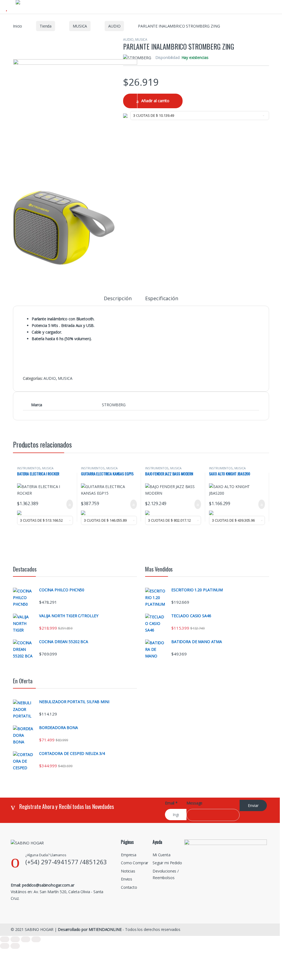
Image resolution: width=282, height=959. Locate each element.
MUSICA (80, 26)
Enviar (253, 805)
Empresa (128, 854)
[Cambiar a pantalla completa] (15, 939)
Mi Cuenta (161, 854)
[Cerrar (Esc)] (36, 939)
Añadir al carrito (155, 100)
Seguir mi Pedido (167, 862)
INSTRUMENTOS (28, 468)
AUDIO (114, 26)
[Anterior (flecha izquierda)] (4, 946)
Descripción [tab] (117, 299)
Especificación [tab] (161, 299)
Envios (126, 879)
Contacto (129, 887)
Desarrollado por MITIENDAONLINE (90, 929)
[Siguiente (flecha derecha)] (15, 946)
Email (171, 803)
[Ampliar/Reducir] (4, 939)
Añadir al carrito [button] (67, 504)
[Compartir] (25, 939)
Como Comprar (134, 862)
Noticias (128, 871)
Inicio (17, 26)
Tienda (45, 26)
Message (194, 803)
